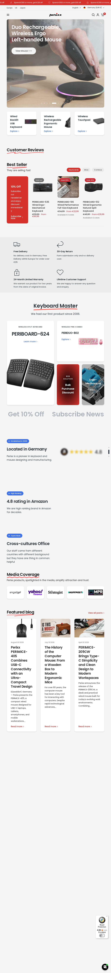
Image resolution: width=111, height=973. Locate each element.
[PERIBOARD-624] (30, 363)
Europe (9, 8)
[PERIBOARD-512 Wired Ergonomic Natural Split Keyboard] (93, 187)
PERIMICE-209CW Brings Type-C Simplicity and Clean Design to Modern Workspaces (89, 662)
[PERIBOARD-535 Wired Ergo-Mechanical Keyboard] (43, 187)
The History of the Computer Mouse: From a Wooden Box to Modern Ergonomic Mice (55, 664)
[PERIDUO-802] (80, 341)
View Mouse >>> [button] (24, 50)
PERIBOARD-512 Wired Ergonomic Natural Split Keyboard (92, 206)
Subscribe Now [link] (16, 217)
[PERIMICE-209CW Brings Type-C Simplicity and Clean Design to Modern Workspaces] (89, 628)
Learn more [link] (30, 341)
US (16, 8)
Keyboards (74, 170)
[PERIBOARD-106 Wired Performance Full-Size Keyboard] (68, 187)
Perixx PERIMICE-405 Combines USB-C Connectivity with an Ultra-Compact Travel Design (21, 667)
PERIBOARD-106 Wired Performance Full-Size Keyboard (68, 205)
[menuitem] (10, 8)
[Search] (93, 14)
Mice (86, 170)
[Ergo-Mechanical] (93, 384)
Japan (22, 8)
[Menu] (106, 917)
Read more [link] (16, 726)
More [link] (92, 390)
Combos (98, 170)
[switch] (102, 935)
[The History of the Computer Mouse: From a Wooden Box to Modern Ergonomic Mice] (55, 628)
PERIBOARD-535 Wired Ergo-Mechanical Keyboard (40, 206)
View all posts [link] (95, 613)
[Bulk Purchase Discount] (68, 384)
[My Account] (98, 14)
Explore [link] (13, 131)
